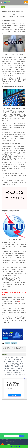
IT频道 (3, 7)
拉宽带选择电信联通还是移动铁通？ (12, 372)
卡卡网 (7, 2)
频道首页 (3, 439)
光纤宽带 (7, 343)
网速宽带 (8, 439)
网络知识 (14, 439)
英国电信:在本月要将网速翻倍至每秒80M (14, 370)
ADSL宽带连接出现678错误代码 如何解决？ (14, 363)
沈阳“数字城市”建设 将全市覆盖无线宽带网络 (15, 359)
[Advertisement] (14, 415)
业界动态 (19, 439)
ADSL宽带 (14, 343)
